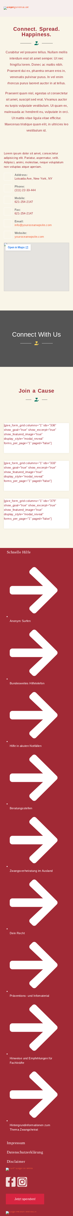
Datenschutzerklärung (25, 1152)
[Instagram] (22, 1182)
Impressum (16, 1143)
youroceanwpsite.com (29, 236)
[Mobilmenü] (67, 8)
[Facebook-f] (11, 1182)
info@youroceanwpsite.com (33, 225)
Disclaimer (16, 1161)
